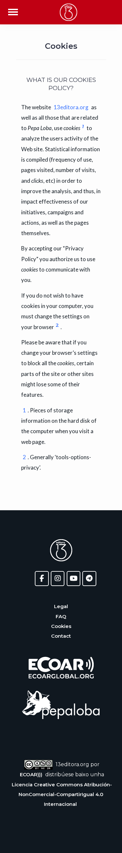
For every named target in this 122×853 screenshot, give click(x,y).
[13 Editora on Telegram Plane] (89, 578)
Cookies (61, 626)
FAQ (61, 616)
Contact (61, 636)
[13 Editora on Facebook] (42, 578)
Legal (61, 606)
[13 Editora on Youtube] (74, 578)
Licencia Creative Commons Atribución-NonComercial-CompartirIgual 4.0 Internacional (62, 794)
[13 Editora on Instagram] (58, 578)
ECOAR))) (31, 774)
